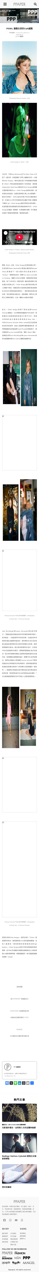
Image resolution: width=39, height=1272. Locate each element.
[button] (35, 5)
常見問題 (5, 1239)
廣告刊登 (13, 1245)
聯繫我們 (5, 1236)
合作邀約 (13, 1233)
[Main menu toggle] (5, 4)
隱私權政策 (14, 1239)
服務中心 (23, 1239)
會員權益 (23, 1233)
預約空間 (5, 1242)
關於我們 (5, 1233)
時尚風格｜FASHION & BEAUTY (19, 32)
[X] (11, 1083)
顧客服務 (23, 1236)
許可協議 (13, 1236)
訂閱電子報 (14, 1242)
